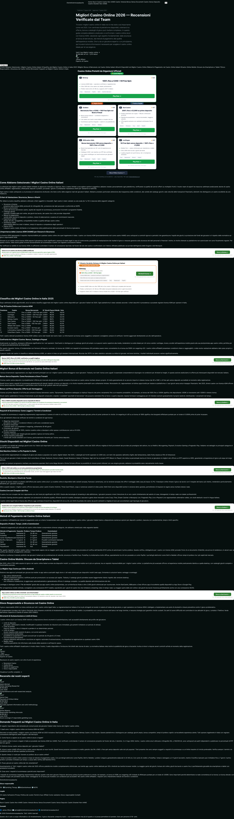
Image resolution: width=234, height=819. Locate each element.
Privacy (17, 795)
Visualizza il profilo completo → (11, 672)
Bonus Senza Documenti (135, 2)
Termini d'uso (38, 795)
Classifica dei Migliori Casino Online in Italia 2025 (59, 67)
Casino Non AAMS (108, 2)
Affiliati (46, 795)
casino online (52, 235)
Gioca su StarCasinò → (222, 360)
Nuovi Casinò (97, 2)
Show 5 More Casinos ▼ (117, 173)
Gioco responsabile (67, 795)
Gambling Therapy (10, 787)
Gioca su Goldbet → (222, 402)
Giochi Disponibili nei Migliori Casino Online (131, 67)
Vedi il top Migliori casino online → (88, 52)
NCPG (35, 787)
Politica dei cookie (27, 795)
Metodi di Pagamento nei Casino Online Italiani (163, 67)
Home (90, 2)
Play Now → (117, 96)
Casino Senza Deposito (152, 2)
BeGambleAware (24, 787)
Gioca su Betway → (222, 252)
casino (65, 445)
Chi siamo (3, 795)
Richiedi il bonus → (144, 274)
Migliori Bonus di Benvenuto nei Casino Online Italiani (96, 67)
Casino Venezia (121, 2)
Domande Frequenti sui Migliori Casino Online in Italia (49, 69)
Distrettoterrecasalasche (75, 3)
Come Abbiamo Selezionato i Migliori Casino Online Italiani (20, 67)
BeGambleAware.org (134, 176)
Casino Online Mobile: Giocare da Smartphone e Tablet (200, 67)
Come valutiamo (54, 795)
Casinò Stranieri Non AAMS (97, 4)
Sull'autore (11, 795)
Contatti (77, 795)
